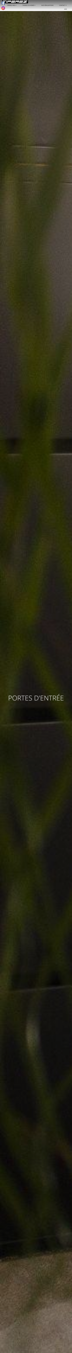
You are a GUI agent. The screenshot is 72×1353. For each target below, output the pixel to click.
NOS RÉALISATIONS (47, 5)
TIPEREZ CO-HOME (28, 5)
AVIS (65, 9)
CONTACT (62, 5)
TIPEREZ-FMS (11, 5)
